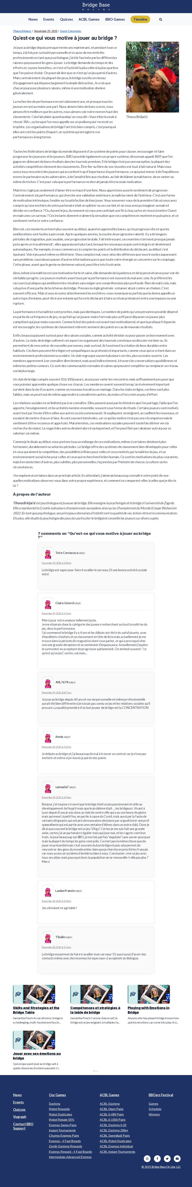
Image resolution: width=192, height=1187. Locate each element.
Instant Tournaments (62, 1130)
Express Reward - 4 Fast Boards (70, 1151)
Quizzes (19, 1109)
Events (18, 1102)
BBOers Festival (161, 1095)
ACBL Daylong (110, 1103)
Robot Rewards (59, 1109)
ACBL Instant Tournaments (117, 1151)
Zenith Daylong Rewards (65, 1146)
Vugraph (19, 1117)
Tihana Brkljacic (22, 31)
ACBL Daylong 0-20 (113, 1125)
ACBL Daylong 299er (114, 1130)
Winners (154, 1114)
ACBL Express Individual (116, 1146)
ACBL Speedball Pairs (115, 1135)
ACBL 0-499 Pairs (112, 1114)
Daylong (54, 1103)
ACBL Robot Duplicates (115, 1141)
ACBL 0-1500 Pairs (112, 1119)
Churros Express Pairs (64, 1135)
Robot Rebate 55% (61, 1119)
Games (153, 1103)
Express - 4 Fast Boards (65, 1141)
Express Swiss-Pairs (62, 1125)
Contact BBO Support (23, 1126)
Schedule (155, 1109)
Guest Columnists (70, 31)
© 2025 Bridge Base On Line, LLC (161, 1166)
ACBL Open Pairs (111, 1109)
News (17, 1095)
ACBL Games (109, 1095)
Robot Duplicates (60, 1114)
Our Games (57, 1095)
